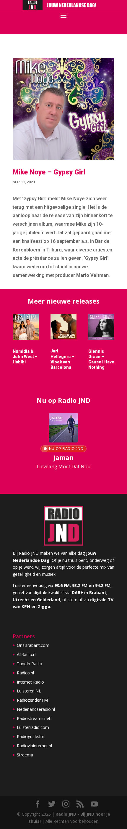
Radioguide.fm (30, 736)
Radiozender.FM (32, 700)
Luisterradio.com (33, 727)
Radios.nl (25, 673)
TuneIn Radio (29, 663)
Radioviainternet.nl (34, 745)
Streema (25, 755)
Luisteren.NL (29, 691)
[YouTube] (94, 804)
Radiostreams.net (34, 718)
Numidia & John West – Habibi (25, 356)
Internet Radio (30, 682)
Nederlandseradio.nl (36, 709)
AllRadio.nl (26, 654)
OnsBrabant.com (33, 645)
